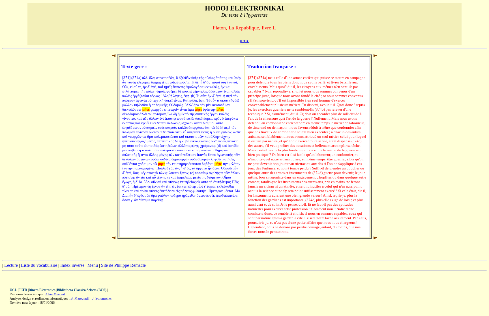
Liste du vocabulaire (39, 265)
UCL (13, 290)
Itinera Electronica (42, 290)
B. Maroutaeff (79, 298)
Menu (92, 265)
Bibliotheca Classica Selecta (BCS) (81, 290)
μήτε (244, 40)
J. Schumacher (102, 298)
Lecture (11, 265)
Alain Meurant (55, 294)
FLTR (22, 290)
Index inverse (72, 265)
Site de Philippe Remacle (123, 265)
